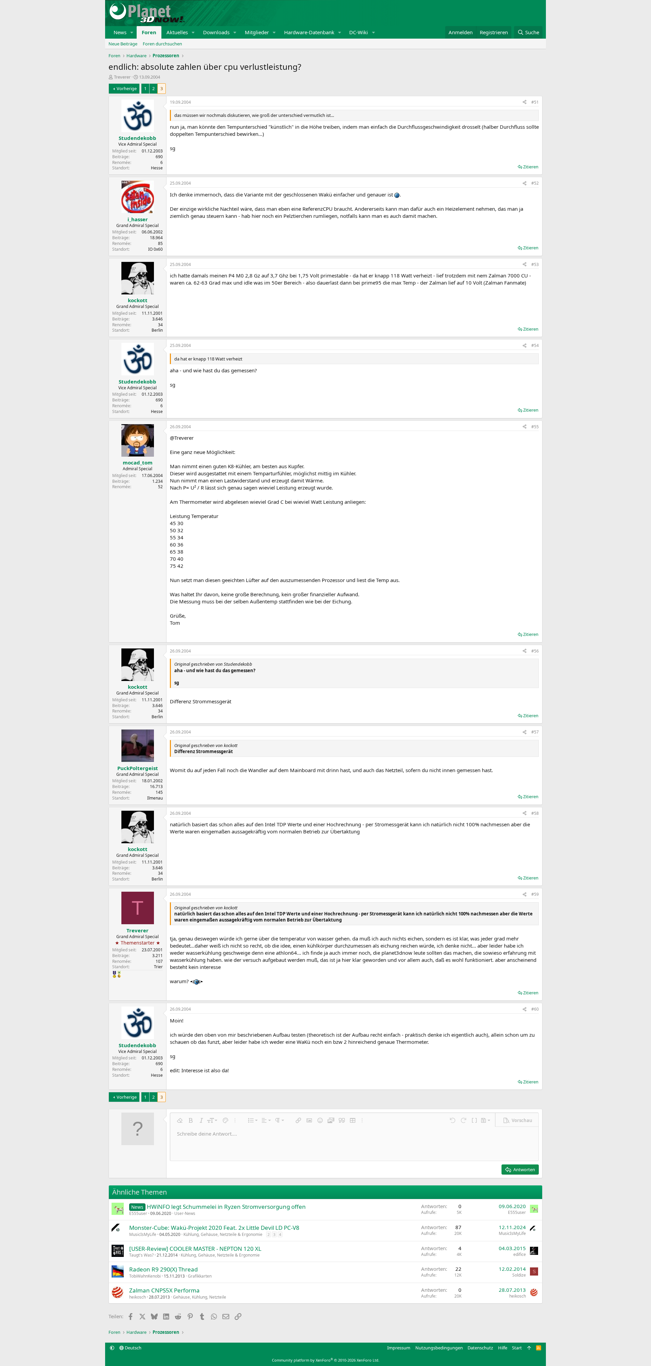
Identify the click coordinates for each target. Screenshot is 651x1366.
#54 (535, 345)
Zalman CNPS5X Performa (164, 1290)
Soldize (519, 1275)
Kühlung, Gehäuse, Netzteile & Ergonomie (222, 1234)
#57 (535, 732)
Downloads (216, 32)
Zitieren (530, 167)
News (120, 32)
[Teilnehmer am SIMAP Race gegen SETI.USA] (114, 974)
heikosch (137, 1297)
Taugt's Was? (141, 1255)
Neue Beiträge (122, 44)
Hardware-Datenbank (309, 32)
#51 (535, 102)
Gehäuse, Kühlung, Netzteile (199, 1297)
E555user (138, 1213)
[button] (132, 32)
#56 (535, 651)
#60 (535, 1009)
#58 (535, 813)
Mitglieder (257, 32)
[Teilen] (524, 102)
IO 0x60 (155, 249)
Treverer (122, 77)
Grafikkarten (200, 1276)
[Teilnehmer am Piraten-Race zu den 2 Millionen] (119, 974)
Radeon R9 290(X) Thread (163, 1269)
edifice (519, 1254)
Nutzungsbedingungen (439, 1348)
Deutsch (132, 1348)
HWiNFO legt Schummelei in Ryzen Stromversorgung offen (226, 1206)
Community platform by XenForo (325, 1360)
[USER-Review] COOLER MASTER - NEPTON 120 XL (195, 1249)
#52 (535, 183)
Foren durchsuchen (162, 44)
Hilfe (502, 1348)
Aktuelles (177, 32)
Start (517, 1348)
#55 (535, 427)
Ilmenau (155, 798)
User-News (184, 1213)
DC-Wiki (358, 32)
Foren (149, 32)
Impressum (398, 1348)
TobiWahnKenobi (145, 1276)
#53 (535, 264)
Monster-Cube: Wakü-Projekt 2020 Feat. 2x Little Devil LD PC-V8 (214, 1228)
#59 (535, 894)
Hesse (157, 168)
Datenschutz (480, 1348)
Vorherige (127, 88)
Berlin (157, 330)
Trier (158, 967)
